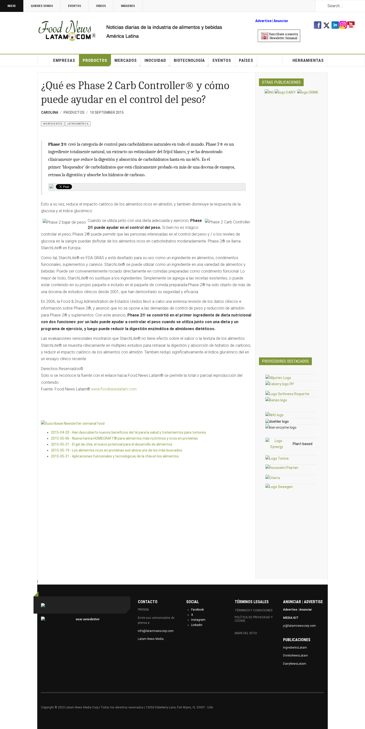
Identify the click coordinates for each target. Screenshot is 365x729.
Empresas (64, 60)
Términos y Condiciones (253, 610)
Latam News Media (151, 639)
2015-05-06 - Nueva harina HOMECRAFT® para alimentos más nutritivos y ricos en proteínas (124, 438)
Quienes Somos (42, 6)
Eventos (74, 6)
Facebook (197, 609)
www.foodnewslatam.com (114, 389)
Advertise (263, 21)
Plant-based (302, 444)
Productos (95, 60)
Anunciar (305, 609)
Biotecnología (189, 60)
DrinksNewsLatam (295, 655)
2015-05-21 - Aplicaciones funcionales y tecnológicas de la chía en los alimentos (115, 456)
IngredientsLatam (295, 647)
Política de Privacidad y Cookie (254, 619)
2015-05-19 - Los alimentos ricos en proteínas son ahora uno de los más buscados (116, 450)
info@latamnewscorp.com (156, 631)
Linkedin (196, 625)
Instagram (198, 620)
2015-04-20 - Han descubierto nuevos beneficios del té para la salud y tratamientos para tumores (128, 432)
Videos (101, 6)
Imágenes (128, 6)
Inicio (11, 6)
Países (246, 60)
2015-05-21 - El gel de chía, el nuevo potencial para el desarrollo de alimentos (111, 444)
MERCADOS (125, 60)
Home (43, 60)
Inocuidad (155, 60)
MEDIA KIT (290, 618)
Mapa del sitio (246, 633)
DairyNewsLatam (294, 663)
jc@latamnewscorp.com (299, 625)
